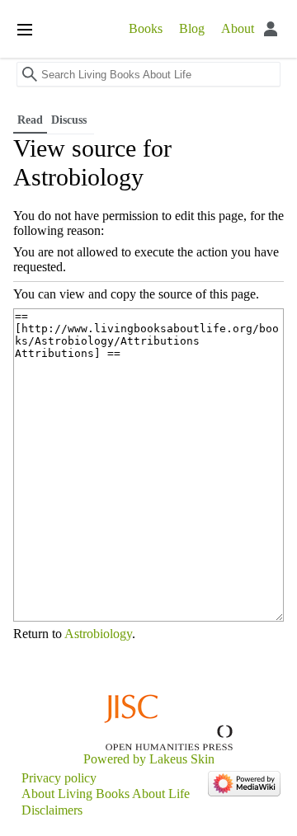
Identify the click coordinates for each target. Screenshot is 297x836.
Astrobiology (98, 634)
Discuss (70, 120)
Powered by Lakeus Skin (148, 759)
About (237, 28)
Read (30, 120)
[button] (285, 79)
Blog (192, 28)
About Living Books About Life (105, 794)
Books (146, 28)
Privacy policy (59, 778)
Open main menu (24, 29)
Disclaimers (51, 810)
